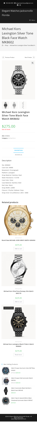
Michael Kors (12, 138)
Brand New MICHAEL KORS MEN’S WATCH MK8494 (18, 240)
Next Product (28, 57)
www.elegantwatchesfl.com (18, 419)
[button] (32, 63)
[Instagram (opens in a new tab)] (20, 5)
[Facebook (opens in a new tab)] (17, 5)
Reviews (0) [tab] (18, 155)
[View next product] (33, 57)
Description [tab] (18, 150)
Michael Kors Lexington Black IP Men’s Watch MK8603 (18, 345)
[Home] (2, 45)
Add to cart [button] (18, 249)
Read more (18, 354)
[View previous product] (3, 57)
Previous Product (9, 57)
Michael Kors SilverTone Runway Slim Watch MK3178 (18, 292)
